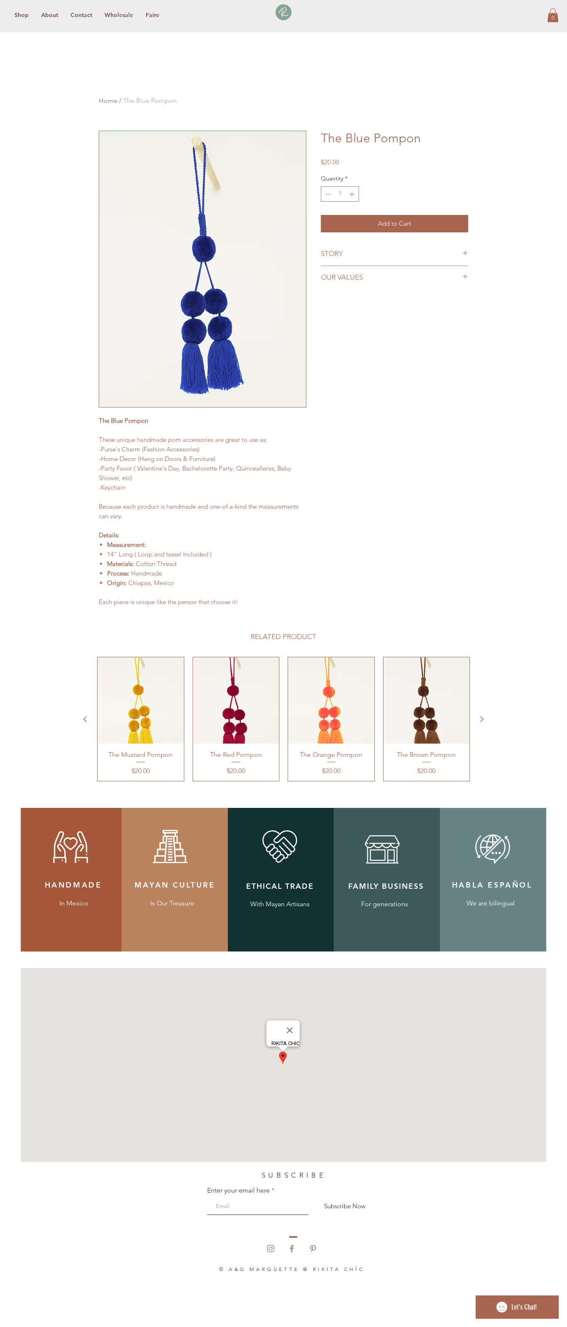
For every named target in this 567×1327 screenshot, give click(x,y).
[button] (553, 15)
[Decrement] (327, 194)
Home (108, 101)
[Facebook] (292, 1249)
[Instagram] (271, 1249)
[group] (283, 719)
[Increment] (352, 194)
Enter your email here (238, 1190)
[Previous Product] (85, 719)
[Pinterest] (313, 1249)
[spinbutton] (339, 194)
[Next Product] (482, 719)
